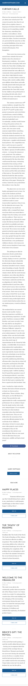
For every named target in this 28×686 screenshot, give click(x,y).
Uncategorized (14, 13)
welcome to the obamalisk (12, 579)
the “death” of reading (10, 526)
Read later (14, 515)
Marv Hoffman (7, 12)
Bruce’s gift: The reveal (12, 633)
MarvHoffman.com (11, 3)
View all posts (13, 473)
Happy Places (10, 490)
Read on (14, 511)
